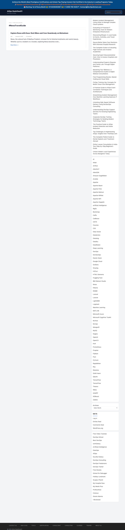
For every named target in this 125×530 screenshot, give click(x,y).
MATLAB (96, 311)
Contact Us (13, 525)
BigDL (95, 208)
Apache (95, 182)
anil (11, 36)
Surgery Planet (98, 480)
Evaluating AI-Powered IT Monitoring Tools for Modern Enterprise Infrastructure (102, 30)
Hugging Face (97, 278)
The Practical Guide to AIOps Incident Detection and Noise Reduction (103, 126)
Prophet (95, 350)
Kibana (95, 288)
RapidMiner (97, 363)
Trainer (88, 525)
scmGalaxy (96, 443)
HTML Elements (98, 274)
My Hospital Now (99, 483)
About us (98, 525)
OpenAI (95, 337)
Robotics (96, 370)
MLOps (95, 324)
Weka (95, 390)
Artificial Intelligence (100, 447)
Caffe (95, 215)
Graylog (95, 268)
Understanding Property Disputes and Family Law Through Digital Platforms (104, 64)
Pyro (94, 357)
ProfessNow (97, 490)
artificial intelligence (100, 205)
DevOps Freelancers (100, 463)
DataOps (96, 450)
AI (93, 159)
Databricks (96, 235)
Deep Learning (98, 248)
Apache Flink (97, 189)
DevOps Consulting (99, 460)
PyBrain (95, 353)
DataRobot (96, 245)
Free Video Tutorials (100, 434)
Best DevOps (97, 440)
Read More (14, 45)
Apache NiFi (97, 199)
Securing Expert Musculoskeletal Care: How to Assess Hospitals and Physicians (105, 57)
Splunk (95, 377)
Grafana (95, 265)
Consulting (69, 525)
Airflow (95, 166)
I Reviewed (96, 500)
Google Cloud (97, 261)
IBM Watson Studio (99, 281)
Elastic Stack (97, 258)
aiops (95, 162)
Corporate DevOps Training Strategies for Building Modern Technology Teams (103, 119)
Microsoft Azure (98, 314)
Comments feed (98, 425)
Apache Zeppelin (98, 202)
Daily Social (97, 232)
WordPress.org (98, 428)
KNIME (95, 291)
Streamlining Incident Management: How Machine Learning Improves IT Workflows (105, 97)
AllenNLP (96, 169)
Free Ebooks (97, 470)
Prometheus (97, 347)
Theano (95, 386)
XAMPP (95, 393)
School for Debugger (100, 473)
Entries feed (97, 421)
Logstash (96, 304)
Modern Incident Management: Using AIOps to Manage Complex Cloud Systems (104, 22)
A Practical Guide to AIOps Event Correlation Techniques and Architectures (104, 90)
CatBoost (96, 218)
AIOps (95, 453)
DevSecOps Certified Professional (74, 4)
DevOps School (98, 437)
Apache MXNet (98, 195)
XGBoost (96, 396)
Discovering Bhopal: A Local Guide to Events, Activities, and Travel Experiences (104, 37)
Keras (95, 284)
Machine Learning (99, 307)
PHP (94, 344)
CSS (94, 228)
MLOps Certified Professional (99, 4)
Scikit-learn (97, 373)
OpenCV (96, 340)
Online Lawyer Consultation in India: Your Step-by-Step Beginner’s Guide (105, 146)
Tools (33, 525)
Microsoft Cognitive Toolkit (102, 317)
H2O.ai (95, 271)
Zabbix (95, 400)
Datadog (96, 238)
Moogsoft (96, 327)
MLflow (95, 321)
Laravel (95, 294)
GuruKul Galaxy (98, 457)
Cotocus (96, 493)
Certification (44, 525)
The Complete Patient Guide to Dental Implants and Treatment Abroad (103, 139)
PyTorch (95, 360)
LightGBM (96, 301)
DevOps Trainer (98, 467)
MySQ (95, 330)
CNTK (95, 222)
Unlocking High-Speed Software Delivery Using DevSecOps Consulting (104, 104)
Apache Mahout (98, 192)
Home (10, 22)
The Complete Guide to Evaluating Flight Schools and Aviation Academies (104, 50)
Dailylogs (24, 525)
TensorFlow (97, 380)
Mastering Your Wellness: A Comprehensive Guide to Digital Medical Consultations (104, 72)
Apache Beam (97, 185)
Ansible (95, 179)
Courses (96, 225)
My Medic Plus (98, 486)
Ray (94, 367)
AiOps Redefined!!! (14, 11)
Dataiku (95, 241)
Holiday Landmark (99, 476)
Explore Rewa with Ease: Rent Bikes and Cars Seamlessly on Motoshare (39, 33)
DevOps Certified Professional (28, 4)
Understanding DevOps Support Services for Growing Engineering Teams (104, 112)
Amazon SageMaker (100, 176)
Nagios (95, 334)
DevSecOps (97, 255)
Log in (95, 418)
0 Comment (29, 36)
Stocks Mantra (98, 496)
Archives (96, 405)
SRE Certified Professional (50, 4)
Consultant (57, 525)
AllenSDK (96, 172)
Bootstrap (96, 212)
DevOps (95, 251)
